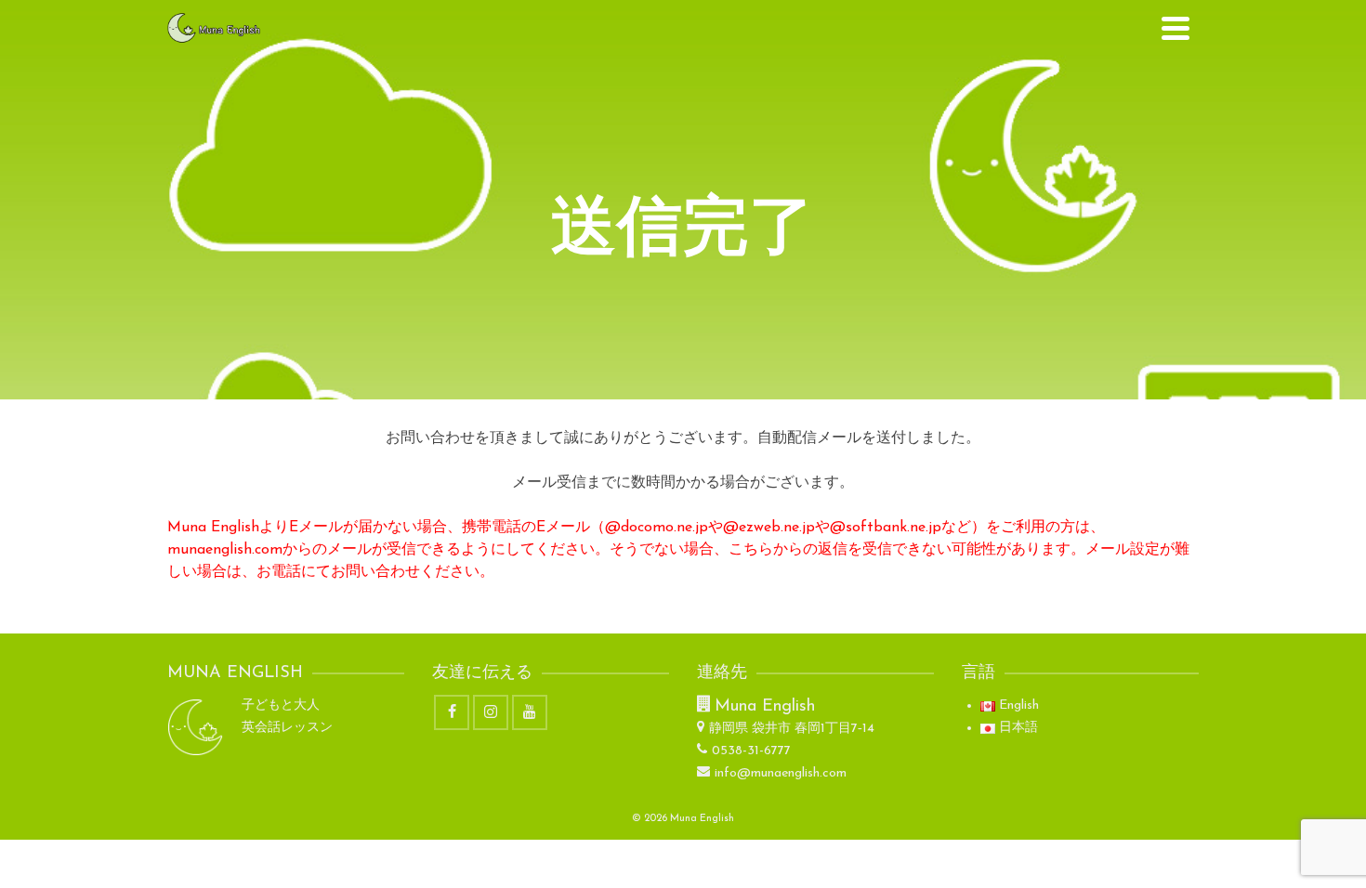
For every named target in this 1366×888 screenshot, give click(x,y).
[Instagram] (490, 712)
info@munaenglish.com (781, 773)
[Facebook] (451, 712)
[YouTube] (529, 712)
